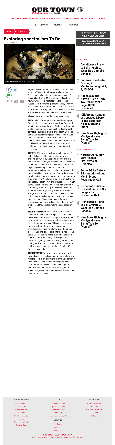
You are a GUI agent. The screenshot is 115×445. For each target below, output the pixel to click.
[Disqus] (39, 306)
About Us (44, 25)
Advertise (58, 25)
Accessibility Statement (76, 437)
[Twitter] (15, 89)
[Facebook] (9, 89)
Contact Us (73, 25)
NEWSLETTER (93, 2)
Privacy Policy (62, 437)
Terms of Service (50, 437)
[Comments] (9, 95)
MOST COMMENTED (84, 149)
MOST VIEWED (81, 59)
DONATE (105, 2)
